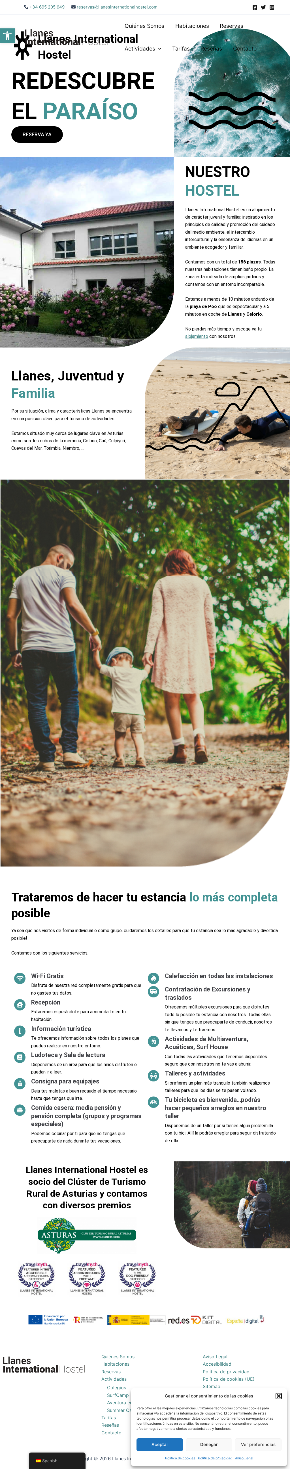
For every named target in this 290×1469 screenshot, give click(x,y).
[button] (7, 35)
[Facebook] (254, 7)
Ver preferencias (258, 1444)
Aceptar (160, 1444)
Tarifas (181, 48)
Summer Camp (123, 1410)
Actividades (140, 48)
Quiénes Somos (144, 25)
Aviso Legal (244, 1458)
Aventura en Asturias (129, 1402)
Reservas (231, 25)
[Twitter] (263, 7)
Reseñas (211, 48)
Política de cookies (180, 1458)
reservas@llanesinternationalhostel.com (117, 7)
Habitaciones (192, 25)
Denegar (209, 1444)
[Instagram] (271, 7)
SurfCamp (118, 1395)
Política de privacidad (215, 1458)
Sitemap (211, 1386)
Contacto (245, 48)
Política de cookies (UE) (229, 1379)
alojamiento (196, 336)
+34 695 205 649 (46, 7)
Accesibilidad (217, 1364)
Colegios (116, 1387)
